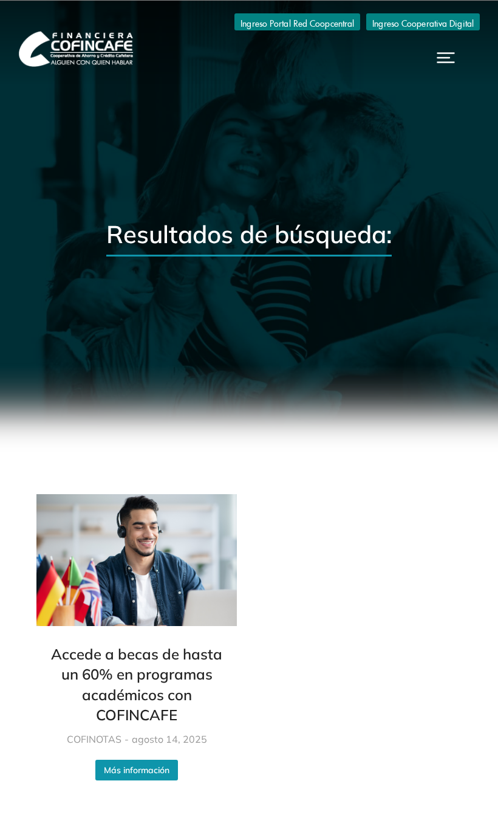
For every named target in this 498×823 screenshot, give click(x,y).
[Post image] (136, 560)
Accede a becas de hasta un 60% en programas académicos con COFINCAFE (136, 685)
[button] (446, 58)
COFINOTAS (94, 739)
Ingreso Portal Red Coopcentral (297, 21)
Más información (136, 770)
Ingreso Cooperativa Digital (423, 21)
